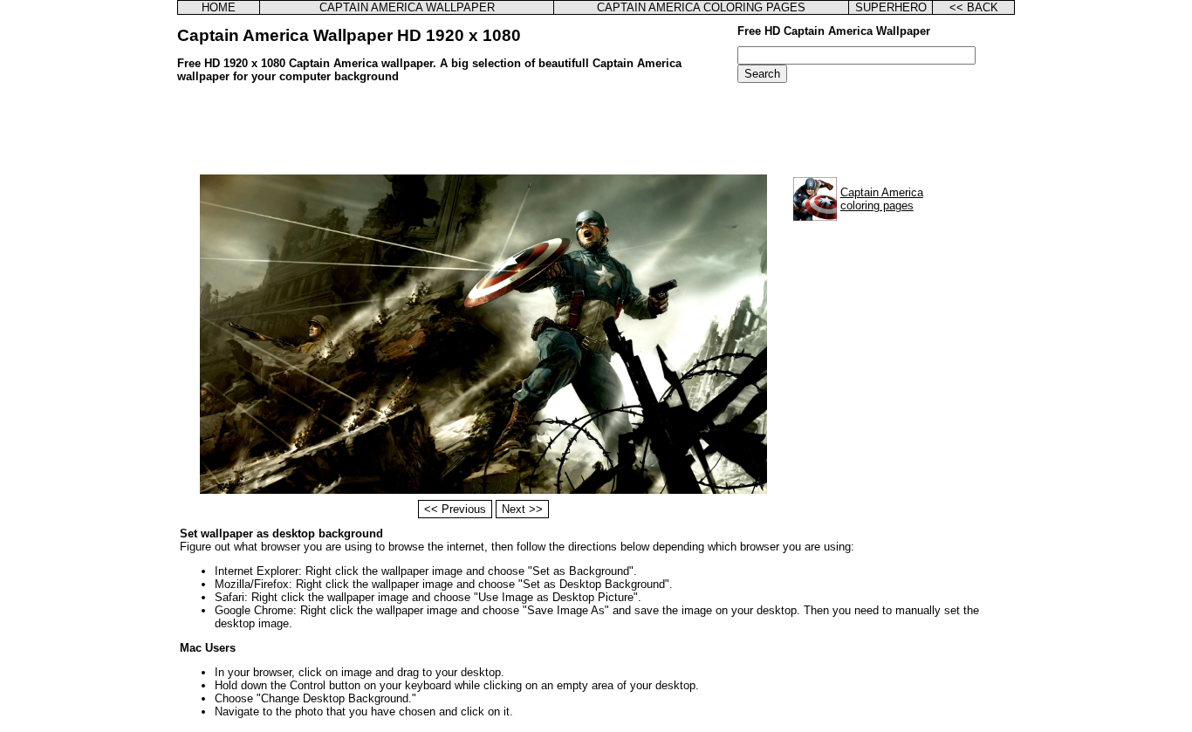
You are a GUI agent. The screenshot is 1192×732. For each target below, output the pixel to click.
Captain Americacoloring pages (881, 199)
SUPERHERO (891, 7)
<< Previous (455, 509)
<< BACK (973, 7)
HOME (219, 7)
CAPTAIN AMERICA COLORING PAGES (701, 7)
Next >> (522, 509)
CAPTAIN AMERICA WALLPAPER (407, 7)
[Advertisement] (596, 131)
